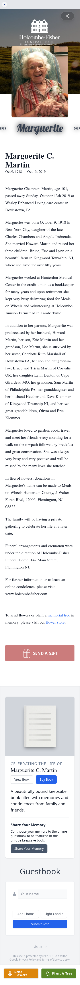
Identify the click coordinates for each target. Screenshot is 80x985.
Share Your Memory (29, 848)
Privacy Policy (27, 959)
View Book (21, 779)
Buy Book (46, 779)
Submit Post (40, 924)
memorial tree (59, 615)
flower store (55, 622)
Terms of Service (52, 959)
